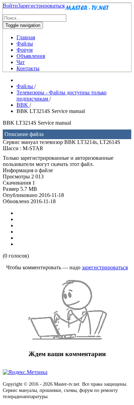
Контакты (28, 68)
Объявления (30, 56)
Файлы (24, 43)
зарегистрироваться (105, 267)
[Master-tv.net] (87, 11)
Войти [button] (10, 6)
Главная (25, 37)
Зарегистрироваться (41, 6)
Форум (24, 50)
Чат (20, 62)
